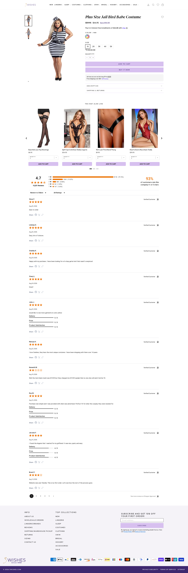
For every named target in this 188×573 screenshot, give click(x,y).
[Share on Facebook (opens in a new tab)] (36, 215)
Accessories (125, 5)
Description (92, 86)
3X (99, 46)
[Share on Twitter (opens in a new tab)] (39, 215)
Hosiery (113, 5)
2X (93, 46)
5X (111, 46)
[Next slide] (162, 138)
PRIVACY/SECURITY (150, 569)
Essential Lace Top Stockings (38, 150)
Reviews (28, 527)
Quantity (89, 54)
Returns (28, 535)
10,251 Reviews (38, 186)
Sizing (27, 538)
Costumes (76, 5)
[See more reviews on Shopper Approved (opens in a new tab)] (42, 215)
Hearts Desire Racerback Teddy (141, 150)
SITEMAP (181, 569)
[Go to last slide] (26, 138)
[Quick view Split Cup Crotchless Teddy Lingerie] (77, 128)
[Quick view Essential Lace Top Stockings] (43, 128)
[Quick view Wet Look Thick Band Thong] (111, 128)
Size (87, 42)
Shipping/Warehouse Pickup (38, 531)
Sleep (67, 5)
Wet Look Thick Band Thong (106, 150)
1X (88, 46)
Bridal (104, 5)
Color (90, 32)
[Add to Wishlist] (162, 17)
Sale (135, 5)
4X (105, 46)
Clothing (87, 5)
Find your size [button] (91, 49)
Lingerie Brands (32, 524)
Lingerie (58, 5)
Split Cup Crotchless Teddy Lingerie (74, 150)
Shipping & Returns (96, 90)
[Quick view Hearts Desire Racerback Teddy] (145, 128)
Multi (87, 37)
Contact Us (30, 542)
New (51, 5)
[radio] (94, 177)
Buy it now (124, 70)
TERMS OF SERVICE (168, 569)
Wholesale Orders (34, 520)
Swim (96, 5)
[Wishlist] (158, 5)
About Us (29, 516)
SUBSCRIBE (142, 525)
